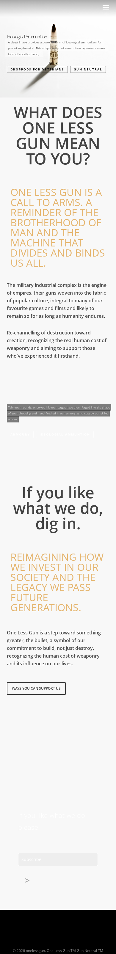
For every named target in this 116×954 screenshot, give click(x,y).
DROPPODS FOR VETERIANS (37, 69)
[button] (106, 7)
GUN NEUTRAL (88, 69)
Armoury (20, 434)
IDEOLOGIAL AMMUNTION (65, 434)
